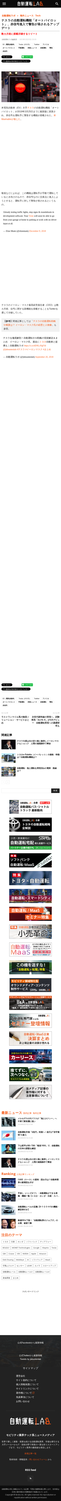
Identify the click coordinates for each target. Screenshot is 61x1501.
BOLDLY (6, 1247)
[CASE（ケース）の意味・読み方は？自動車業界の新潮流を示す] (8, 1183)
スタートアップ (49, 1265)
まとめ (15, 1278)
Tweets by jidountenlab (30, 1359)
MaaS (47, 1259)
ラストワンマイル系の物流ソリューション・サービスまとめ (15, 720)
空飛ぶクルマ (8, 1265)
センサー (20, 1265)
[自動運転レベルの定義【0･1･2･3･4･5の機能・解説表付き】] (8, 1210)
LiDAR (29, 1265)
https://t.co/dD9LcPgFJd (35, 345)
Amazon (42, 1253)
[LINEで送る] (27, 57)
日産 (13, 1241)
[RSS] (30, 1478)
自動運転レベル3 (25, 1271)
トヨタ (42, 342)
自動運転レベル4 (42, 1271)
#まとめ (47, 349)
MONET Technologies (21, 1247)
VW (18, 1253)
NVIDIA (25, 1253)
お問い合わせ (23, 1401)
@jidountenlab (9, 349)
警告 (51, 48)
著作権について (24, 1393)
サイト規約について (26, 1380)
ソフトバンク (31, 1241)
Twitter (37, 44)
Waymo (45, 1247)
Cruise (11, 1253)
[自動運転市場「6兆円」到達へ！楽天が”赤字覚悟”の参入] (8, 1135)
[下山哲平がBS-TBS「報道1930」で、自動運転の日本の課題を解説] (8, 1149)
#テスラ (21, 349)
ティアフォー (45, 1241)
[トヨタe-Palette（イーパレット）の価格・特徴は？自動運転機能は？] (8, 758)
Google (36, 1247)
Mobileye (20, 1259)
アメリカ (46, 44)
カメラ (37, 1265)
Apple (33, 1253)
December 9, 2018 (37, 231)
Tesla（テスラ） (25, 44)
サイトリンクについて (27, 1388)
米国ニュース (32, 48)
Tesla (31, 216)
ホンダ (20, 1241)
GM (4, 1253)
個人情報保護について (27, 1384)
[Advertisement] (30, 156)
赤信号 (5, 51)
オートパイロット (9, 48)
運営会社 (20, 1376)
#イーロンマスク (33, 349)
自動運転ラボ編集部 (9, 39)
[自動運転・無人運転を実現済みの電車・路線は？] (8, 772)
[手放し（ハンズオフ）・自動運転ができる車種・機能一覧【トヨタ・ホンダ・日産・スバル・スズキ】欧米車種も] (8, 1196)
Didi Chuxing (8, 1259)
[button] (57, 4)
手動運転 (21, 48)
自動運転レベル (9, 1271)
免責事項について (25, 1397)
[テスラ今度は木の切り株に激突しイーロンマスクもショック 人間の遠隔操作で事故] (8, 744)
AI (28, 1259)
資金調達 (6, 1278)
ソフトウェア (37, 1259)
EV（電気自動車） (9, 44)
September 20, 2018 (44, 357)
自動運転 (43, 48)
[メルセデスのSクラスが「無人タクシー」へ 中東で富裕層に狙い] (8, 1122)
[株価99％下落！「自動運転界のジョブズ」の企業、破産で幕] (8, 1224)
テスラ (30, 107)
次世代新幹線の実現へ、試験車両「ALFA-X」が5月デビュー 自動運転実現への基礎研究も (45, 721)
